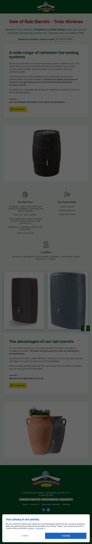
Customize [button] (25, 536)
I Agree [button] (65, 536)
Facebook (40, 528)
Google (30, 528)
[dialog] (46, 528)
